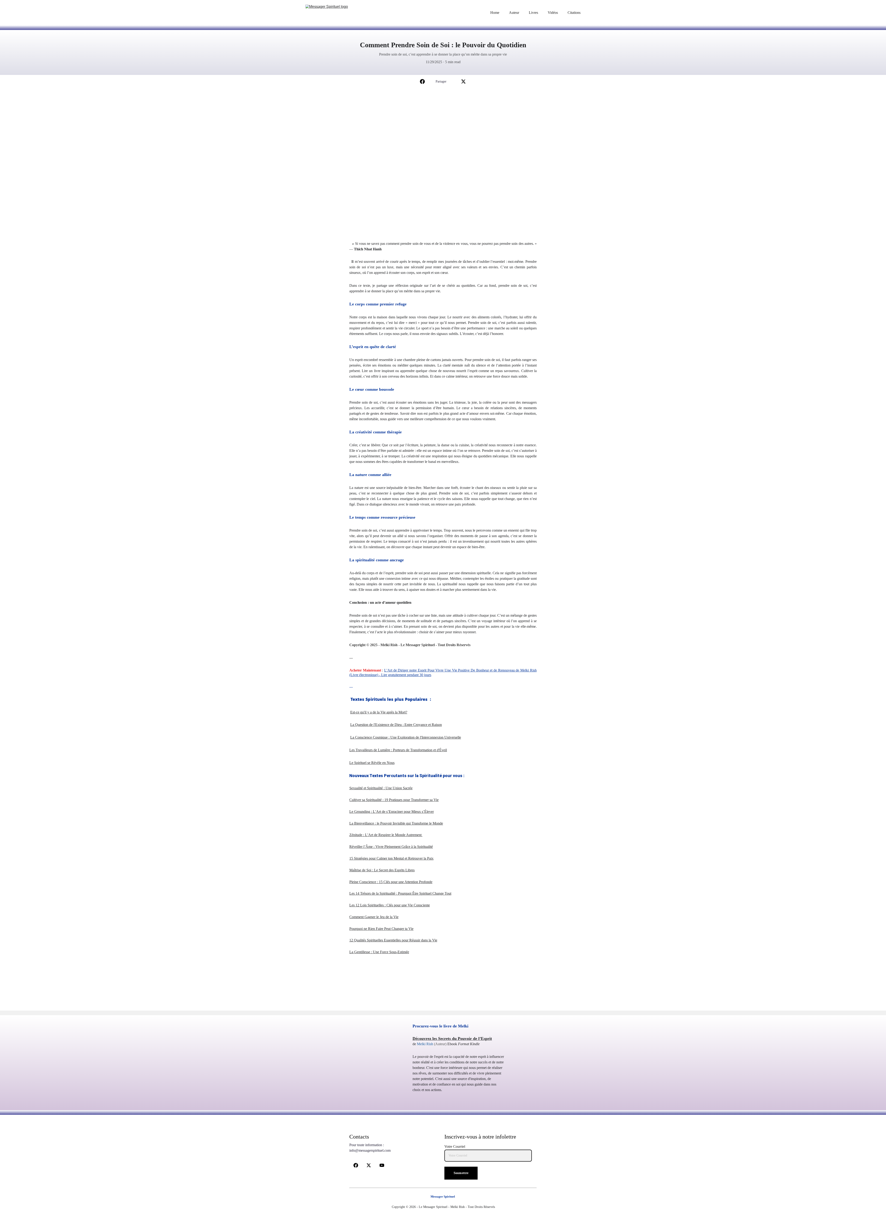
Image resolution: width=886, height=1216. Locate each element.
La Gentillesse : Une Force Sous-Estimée (379, 952)
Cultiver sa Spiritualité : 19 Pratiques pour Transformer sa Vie (394, 800)
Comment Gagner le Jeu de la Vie (373, 917)
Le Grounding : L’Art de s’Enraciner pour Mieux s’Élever (391, 812)
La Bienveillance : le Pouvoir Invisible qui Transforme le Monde (396, 823)
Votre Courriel (454, 1146)
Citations (574, 13)
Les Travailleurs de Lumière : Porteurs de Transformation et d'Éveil (398, 750)
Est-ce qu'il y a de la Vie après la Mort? (378, 712)
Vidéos (553, 13)
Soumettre (461, 1173)
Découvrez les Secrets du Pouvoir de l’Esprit (452, 1038)
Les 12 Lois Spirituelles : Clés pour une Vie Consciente (389, 905)
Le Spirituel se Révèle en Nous (372, 763)
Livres (533, 13)
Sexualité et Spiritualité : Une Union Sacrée (381, 788)
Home (494, 13)
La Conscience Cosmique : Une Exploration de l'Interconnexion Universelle (405, 737)
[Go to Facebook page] (422, 81)
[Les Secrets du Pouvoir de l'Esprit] (373, 1076)
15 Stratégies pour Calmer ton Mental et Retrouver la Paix (391, 858)
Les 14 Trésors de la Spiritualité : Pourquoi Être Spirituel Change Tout (400, 893)
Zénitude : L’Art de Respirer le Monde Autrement (385, 835)
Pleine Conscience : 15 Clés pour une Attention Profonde (390, 882)
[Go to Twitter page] (463, 81)
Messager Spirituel (443, 1196)
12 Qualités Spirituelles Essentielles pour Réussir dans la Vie (393, 940)
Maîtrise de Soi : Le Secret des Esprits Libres (382, 870)
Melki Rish (425, 1044)
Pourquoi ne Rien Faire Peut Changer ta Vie (381, 929)
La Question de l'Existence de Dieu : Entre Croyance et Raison (396, 725)
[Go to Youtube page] (382, 1165)
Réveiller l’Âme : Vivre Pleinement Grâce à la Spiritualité (391, 847)
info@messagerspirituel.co (368, 1150)
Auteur (514, 13)
